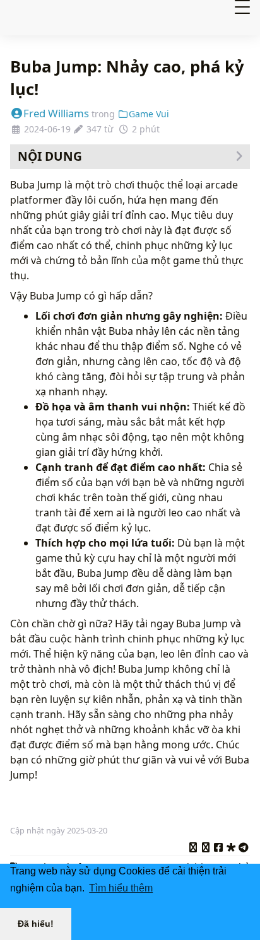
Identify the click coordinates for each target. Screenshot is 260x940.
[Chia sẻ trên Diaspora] (231, 845)
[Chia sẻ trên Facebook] (218, 845)
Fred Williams (56, 113)
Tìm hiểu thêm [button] (121, 888)
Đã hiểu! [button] (36, 924)
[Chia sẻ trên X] (193, 845)
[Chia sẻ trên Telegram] (243, 845)
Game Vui (149, 114)
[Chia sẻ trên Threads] (205, 845)
